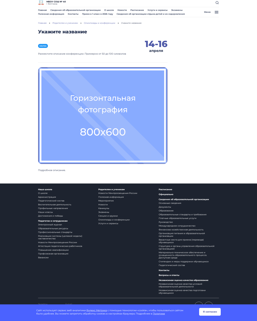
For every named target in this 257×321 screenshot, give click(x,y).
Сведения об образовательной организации (75, 10)
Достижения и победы (50, 215)
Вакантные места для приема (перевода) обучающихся (181, 241)
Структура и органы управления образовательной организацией (186, 247)
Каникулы (103, 208)
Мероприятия (106, 200)
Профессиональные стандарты (55, 232)
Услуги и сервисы (158, 10)
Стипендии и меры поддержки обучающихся (184, 261)
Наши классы (45, 212)
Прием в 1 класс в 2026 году (97, 14)
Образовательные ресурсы (53, 228)
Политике (159, 313)
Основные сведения (170, 203)
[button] (217, 2)
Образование (166, 210)
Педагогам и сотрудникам (53, 221)
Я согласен (210, 311)
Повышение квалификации (53, 250)
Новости (122, 10)
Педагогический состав (51, 200)
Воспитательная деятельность (54, 204)
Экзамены (177, 10)
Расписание (137, 10)
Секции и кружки (108, 215)
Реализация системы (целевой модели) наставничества (60, 237)
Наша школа (45, 189)
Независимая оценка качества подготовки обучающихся (182, 291)
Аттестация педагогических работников (60, 246)
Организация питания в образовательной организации (182, 234)
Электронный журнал (50, 224)
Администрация (47, 197)
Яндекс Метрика (96, 310)
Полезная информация (51, 14)
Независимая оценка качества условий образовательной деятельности (180, 285)
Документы (165, 207)
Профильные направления (53, 208)
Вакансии (43, 257)
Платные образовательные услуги (177, 218)
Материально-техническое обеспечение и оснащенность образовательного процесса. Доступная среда (183, 255)
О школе (109, 10)
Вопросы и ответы (169, 275)
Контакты (73, 14)
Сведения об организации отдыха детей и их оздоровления (151, 14)
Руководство (166, 222)
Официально (166, 194)
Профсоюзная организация (53, 253)
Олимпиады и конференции (114, 219)
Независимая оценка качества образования (183, 280)
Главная (42, 10)
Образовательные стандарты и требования (182, 214)
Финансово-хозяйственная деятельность (181, 229)
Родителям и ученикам (111, 189)
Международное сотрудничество (177, 225)
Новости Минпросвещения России (57, 242)
